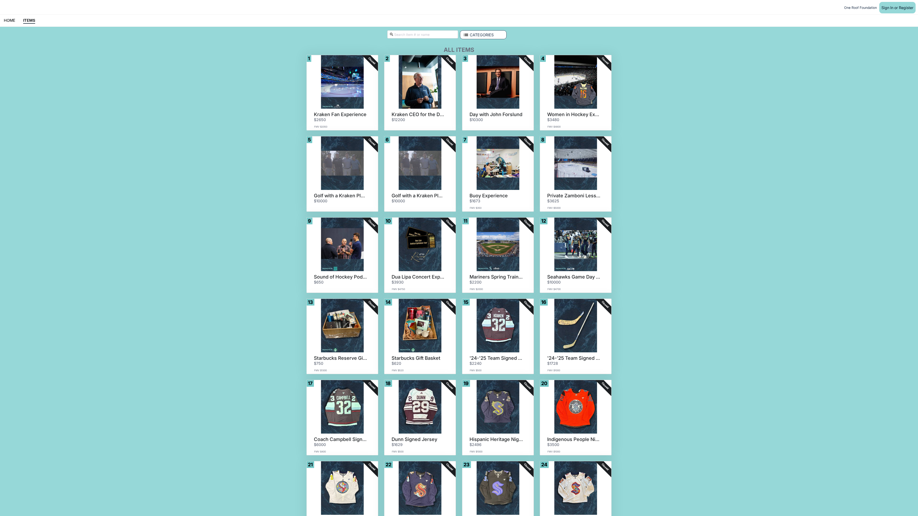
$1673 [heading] (475, 201)
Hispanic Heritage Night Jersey (496, 439)
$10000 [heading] (320, 201)
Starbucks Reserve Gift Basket (340, 358)
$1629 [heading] (397, 444)
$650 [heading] (318, 282)
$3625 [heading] (553, 201)
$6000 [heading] (320, 444)
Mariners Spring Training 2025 (496, 277)
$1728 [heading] (552, 363)
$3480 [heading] (553, 119)
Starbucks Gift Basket (416, 358)
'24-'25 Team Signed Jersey (496, 358)
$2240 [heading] (475, 363)
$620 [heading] (396, 363)
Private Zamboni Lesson (574, 196)
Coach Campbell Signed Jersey (340, 439)
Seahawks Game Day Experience (574, 277)
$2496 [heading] (475, 444)
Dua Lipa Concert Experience (418, 277)
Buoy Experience (489, 196)
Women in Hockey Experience (574, 114)
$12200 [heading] (398, 119)
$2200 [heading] (475, 282)
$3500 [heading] (553, 444)
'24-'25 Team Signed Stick (574, 358)
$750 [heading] (318, 363)
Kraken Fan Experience (340, 114)
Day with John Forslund (496, 114)
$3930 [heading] (398, 282)
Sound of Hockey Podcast (340, 277)
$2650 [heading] (320, 119)
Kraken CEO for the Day (418, 114)
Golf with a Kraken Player (340, 196)
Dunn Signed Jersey (414, 439)
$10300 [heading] (476, 119)
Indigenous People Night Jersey (574, 439)
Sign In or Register (897, 7)
